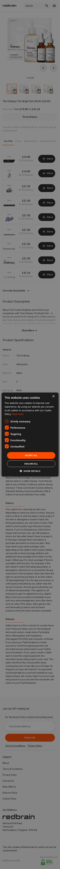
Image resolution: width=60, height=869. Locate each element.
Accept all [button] (31, 455)
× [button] (53, 396)
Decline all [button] (31, 463)
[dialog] (29, 434)
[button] (30, 471)
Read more (18, 414)
